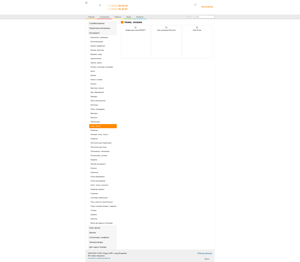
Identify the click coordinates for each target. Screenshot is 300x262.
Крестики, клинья (97, 88)
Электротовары (96, 242)
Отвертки (94, 139)
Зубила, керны (96, 63)
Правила (94, 160)
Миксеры (94, 113)
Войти (207, 259)
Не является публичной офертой (99, 258)
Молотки (94, 118)
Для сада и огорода (97, 247)
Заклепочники (96, 59)
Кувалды (94, 96)
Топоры (93, 210)
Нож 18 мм (197, 30)
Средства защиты (97, 189)
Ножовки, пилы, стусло (99, 134)
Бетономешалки (97, 42)
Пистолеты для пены (99, 147)
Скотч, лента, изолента (99, 185)
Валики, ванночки (97, 50)
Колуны (93, 84)
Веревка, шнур (96, 54)
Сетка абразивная (98, 177)
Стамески (94, 194)
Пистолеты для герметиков (101, 143)
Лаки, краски (94, 228)
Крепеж (92, 233)
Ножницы (94, 130)
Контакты (207, 6)
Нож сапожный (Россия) (166, 30)
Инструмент (94, 33)
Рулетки (94, 168)
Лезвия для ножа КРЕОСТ (136, 30)
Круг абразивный (97, 92)
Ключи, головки (96, 80)
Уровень (94, 215)
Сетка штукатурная (98, 181)
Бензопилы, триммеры (99, 37)
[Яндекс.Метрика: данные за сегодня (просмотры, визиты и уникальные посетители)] (205, 253)
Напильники (95, 122)
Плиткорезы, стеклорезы (100, 151)
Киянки (93, 75)
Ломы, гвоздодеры (98, 109)
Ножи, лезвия (96, 126)
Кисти (93, 71)
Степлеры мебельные (99, 198)
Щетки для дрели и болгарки (102, 223)
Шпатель (94, 219)
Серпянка (94, 172)
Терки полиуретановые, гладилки (103, 206)
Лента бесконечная (98, 101)
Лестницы (94, 105)
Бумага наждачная (98, 46)
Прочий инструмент (98, 164)
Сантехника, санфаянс (99, 237)
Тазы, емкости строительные (102, 202)
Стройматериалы (97, 23)
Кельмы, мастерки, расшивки (102, 67)
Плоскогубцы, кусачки (99, 156)
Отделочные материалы (99, 28)
